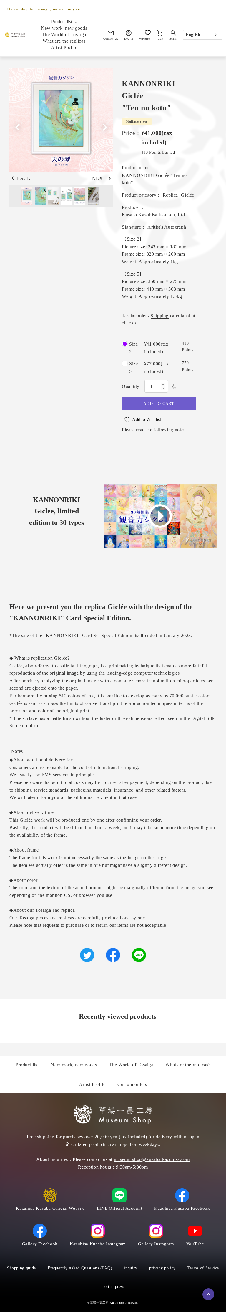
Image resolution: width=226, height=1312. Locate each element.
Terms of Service (203, 1268)
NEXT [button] (99, 178)
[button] (105, 127)
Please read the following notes (153, 429)
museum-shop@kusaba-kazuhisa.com (152, 1159)
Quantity (130, 386)
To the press (113, 1286)
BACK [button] (23, 178)
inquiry (130, 1268)
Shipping (160, 315)
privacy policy (162, 1268)
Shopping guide (21, 1268)
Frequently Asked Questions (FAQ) (80, 1268)
